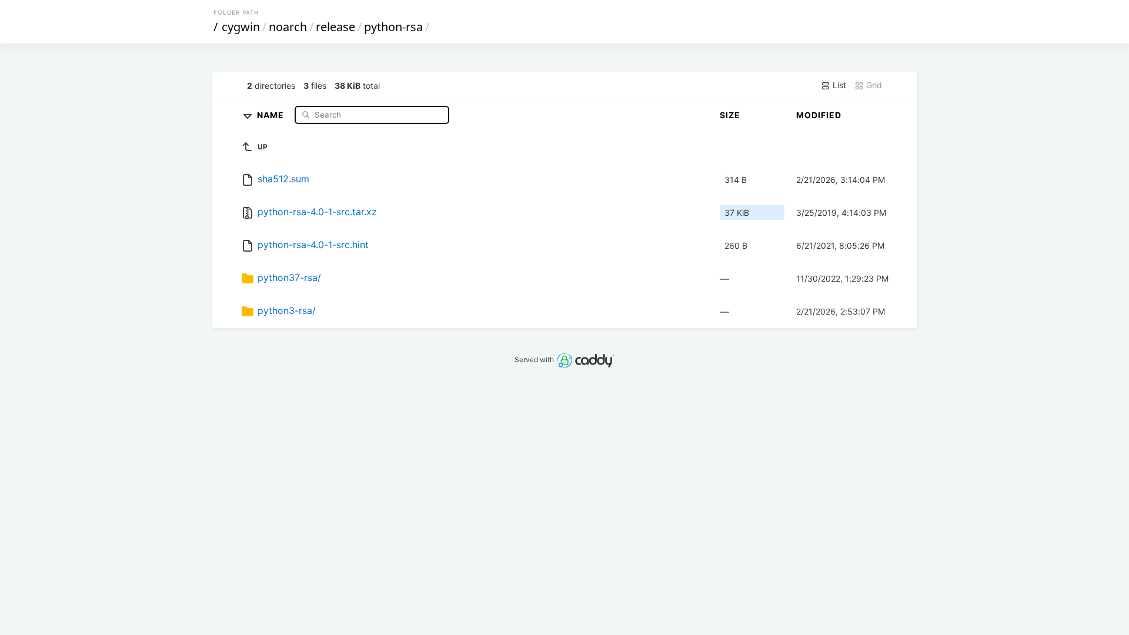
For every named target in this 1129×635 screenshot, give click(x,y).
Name (271, 114)
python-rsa (393, 27)
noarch (288, 27)
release (335, 27)
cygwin (241, 27)
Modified (818, 115)
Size (730, 115)
